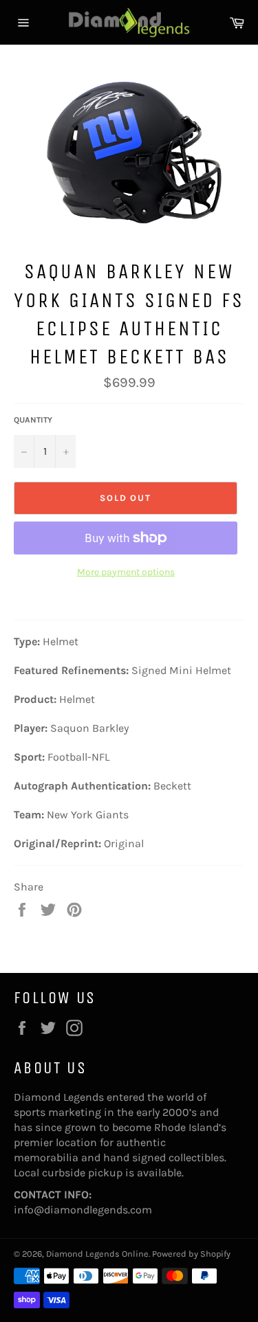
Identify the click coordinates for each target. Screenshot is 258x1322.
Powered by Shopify (191, 1253)
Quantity (33, 420)
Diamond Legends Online (97, 1253)
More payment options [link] (126, 572)
